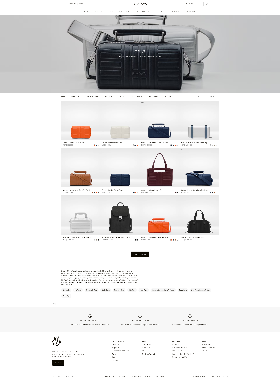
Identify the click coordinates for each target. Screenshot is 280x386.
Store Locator (176, 344)
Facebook (137, 376)
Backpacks (66, 290)
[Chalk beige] (98, 145)
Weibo (162, 376)
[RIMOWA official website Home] (140, 4)
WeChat (155, 376)
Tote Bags (132, 290)
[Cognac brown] (92, 192)
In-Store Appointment (179, 348)
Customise (160, 12)
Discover (191, 12)
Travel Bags (183, 290)
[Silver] (212, 145)
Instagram (121, 376)
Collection (138, 97)
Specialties (143, 12)
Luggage (98, 12)
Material (122, 97)
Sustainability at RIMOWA (121, 351)
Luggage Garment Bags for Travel (163, 290)
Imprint (204, 351)
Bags (111, 12)
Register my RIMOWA (179, 357)
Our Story (115, 344)
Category (75, 97)
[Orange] (94, 145)
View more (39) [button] (140, 254)
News (114, 357)
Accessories (125, 12)
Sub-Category (93, 97)
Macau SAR (72, 4)
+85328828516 (147, 348)
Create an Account (148, 354)
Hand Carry (144, 290)
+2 (216, 145)
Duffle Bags (106, 290)
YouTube (130, 376)
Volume (167, 97)
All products (116, 348)
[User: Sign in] (207, 4)
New (86, 12)
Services (176, 12)
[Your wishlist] (212, 4)
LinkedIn (148, 376)
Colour (108, 97)
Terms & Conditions (208, 348)
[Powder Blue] (210, 145)
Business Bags (119, 290)
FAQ (143, 351)
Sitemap (115, 360)
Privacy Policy (207, 344)
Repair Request (177, 351)
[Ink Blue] (96, 145)
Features (153, 97)
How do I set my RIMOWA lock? (183, 354)
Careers (114, 354)
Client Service (146, 344)
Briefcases (77, 290)
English (82, 4)
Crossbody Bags (91, 290)
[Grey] (137, 240)
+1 (216, 192)
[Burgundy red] (175, 192)
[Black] (173, 145)
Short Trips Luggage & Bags (200, 290)
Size (63, 97)
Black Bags (66, 296)
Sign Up (58, 363)
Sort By (213, 97)
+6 (177, 145)
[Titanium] (214, 145)
